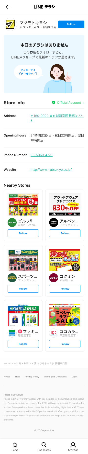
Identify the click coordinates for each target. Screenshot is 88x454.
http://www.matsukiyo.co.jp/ (51, 169)
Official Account (69, 102)
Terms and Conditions (55, 376)
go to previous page (8, 7)
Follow (71, 25)
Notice (7, 376)
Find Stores (44, 449)
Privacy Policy (32, 376)
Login (74, 376)
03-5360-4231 (42, 155)
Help (17, 376)
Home (14, 449)
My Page (73, 449)
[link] (10, 24)
